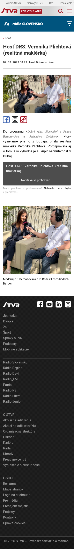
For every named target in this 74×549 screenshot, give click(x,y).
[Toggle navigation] (69, 11)
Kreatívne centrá (15, 459)
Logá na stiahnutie (16, 495)
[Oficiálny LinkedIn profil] (59, 304)
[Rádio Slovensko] (24, 24)
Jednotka (10, 316)
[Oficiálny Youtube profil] (49, 304)
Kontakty (9, 517)
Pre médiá (10, 500)
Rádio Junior (12, 401)
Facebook (6, 119)
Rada (7, 448)
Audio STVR (14, 3)
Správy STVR (35, 3)
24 (5, 327)
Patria (7, 385)
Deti (52, 3)
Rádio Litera (12, 396)
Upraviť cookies (14, 523)
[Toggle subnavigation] (69, 23)
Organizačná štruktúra (19, 431)
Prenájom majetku (16, 506)
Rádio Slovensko (15, 362)
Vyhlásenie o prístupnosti (21, 465)
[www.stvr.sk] (11, 305)
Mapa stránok (13, 489)
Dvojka (8, 321)
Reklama (9, 484)
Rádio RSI (10, 390)
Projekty (9, 512)
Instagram (15, 119)
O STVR (8, 415)
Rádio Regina (12, 368)
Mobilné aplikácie (16, 349)
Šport (7, 332)
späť (7, 38)
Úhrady (8, 454)
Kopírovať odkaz (23, 119)
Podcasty (10, 344)
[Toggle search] (60, 11)
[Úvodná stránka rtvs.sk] (9, 11)
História (8, 437)
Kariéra (8, 442)
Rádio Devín (12, 373)
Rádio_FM (10, 379)
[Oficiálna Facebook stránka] (40, 304)
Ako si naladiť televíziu (19, 426)
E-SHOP (8, 478)
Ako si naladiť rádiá (17, 420)
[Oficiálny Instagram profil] (68, 304)
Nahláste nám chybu (57, 188)
